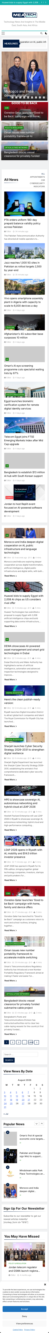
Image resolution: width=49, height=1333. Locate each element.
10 (5, 1096)
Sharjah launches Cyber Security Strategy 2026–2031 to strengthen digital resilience (24, 750)
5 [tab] (24, 97)
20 (23, 1099)
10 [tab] (44, 97)
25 (11, 1103)
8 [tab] (36, 97)
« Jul (6, 1114)
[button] (45, 1284)
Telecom (10, 256)
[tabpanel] (24, 76)
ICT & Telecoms (12, 430)
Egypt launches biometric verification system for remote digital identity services (21, 405)
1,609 (30, 1042)
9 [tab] (40, 97)
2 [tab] (12, 97)
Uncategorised (13, 292)
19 (17, 1099)
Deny (24, 1316)
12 (17, 1096)
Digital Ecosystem (14, 693)
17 (5, 1099)
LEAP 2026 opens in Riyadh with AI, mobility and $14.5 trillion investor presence (23, 853)
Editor (8, 231)
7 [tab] (32, 97)
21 (29, 1099)
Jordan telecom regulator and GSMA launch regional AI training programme (23, 1271)
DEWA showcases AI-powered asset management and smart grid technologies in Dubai (24, 650)
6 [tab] (28, 97)
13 (23, 1096)
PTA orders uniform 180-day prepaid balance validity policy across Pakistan (22, 223)
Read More (9, 576)
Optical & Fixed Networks (16, 148)
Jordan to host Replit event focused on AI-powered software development (23, 507)
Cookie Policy (18, 1330)
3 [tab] (16, 97)
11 (11, 1096)
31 (5, 1107)
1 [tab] (9, 97)
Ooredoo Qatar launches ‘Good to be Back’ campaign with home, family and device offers (23, 116)
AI (6, 86)
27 (23, 1103)
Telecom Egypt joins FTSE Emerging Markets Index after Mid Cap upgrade (23, 440)
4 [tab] (20, 97)
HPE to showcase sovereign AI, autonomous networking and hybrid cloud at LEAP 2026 (22, 803)
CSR (6, 108)
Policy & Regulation (14, 128)
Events (9, 498)
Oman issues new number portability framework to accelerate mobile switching (20, 136)
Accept (24, 1309)
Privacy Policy (29, 1330)
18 (11, 1099)
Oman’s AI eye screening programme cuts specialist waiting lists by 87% (24, 369)
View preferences (24, 1323)
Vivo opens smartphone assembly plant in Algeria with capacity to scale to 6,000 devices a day (23, 302)
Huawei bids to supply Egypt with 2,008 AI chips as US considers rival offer (21, 2)
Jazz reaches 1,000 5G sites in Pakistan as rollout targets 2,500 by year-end (23, 266)
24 (5, 1103)
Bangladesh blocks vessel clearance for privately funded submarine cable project (22, 156)
